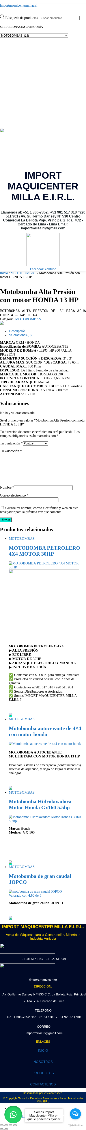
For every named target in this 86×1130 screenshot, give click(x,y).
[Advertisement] (43, 83)
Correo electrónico (14, 495)
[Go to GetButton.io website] (75, 1125)
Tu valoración (11, 451)
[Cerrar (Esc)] (15, 1125)
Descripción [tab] (17, 331)
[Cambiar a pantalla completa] (6, 1125)
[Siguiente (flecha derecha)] (6, 1129)
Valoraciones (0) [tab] (20, 335)
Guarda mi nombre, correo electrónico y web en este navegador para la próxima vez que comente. (39, 510)
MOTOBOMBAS (23, 273)
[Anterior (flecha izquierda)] (2, 1129)
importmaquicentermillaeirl (18, 5)
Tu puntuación (11, 443)
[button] (13, 1114)
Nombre (7, 487)
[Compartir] (10, 1125)
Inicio (4, 273)
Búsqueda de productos (22, 18)
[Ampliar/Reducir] (2, 1125)
